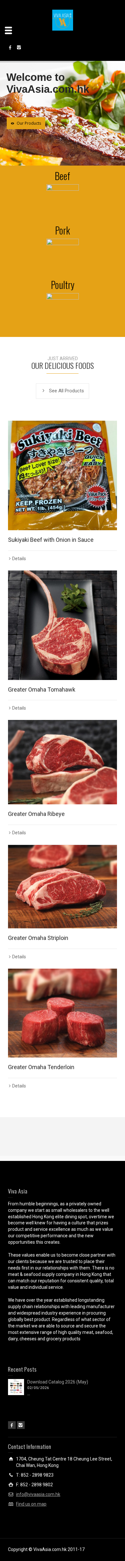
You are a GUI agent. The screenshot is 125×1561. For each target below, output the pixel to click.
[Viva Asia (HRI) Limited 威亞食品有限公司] (62, 19)
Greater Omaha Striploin (38, 937)
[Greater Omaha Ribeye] (62, 762)
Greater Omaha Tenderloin (41, 1067)
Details (19, 558)
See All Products (66, 391)
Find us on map (31, 1504)
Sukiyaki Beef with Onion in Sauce (51, 539)
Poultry (62, 284)
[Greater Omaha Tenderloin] (62, 1013)
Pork (62, 230)
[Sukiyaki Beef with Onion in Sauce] (62, 475)
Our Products (29, 123)
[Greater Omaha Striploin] (62, 886)
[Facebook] (12, 1425)
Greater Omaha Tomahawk (41, 689)
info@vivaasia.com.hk (38, 1494)
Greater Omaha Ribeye (36, 813)
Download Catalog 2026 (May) (57, 1381)
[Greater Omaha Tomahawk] (62, 625)
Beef (62, 175)
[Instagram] (21, 1425)
